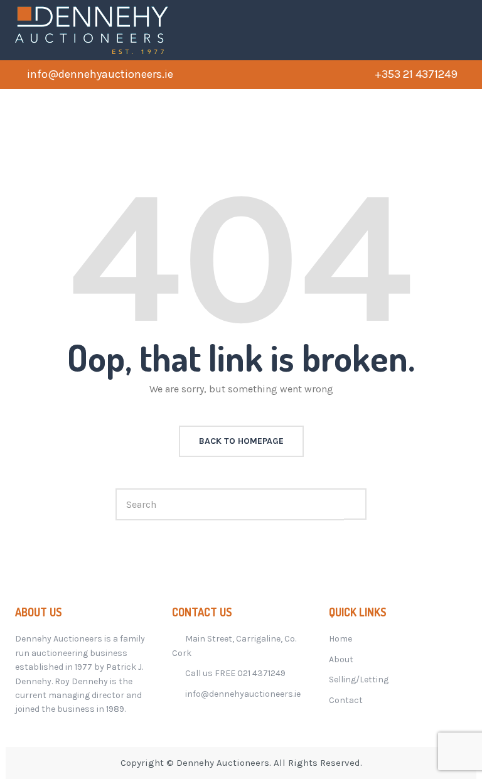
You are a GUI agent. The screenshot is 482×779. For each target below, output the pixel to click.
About (341, 659)
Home (340, 638)
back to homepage (241, 441)
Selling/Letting (358, 679)
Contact (346, 700)
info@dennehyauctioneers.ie (100, 74)
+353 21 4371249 (416, 74)
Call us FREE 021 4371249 (235, 673)
